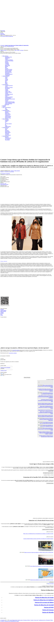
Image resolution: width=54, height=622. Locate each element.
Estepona (6, 61)
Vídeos (18, 50)
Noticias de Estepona (48, 610)
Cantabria (6, 90)
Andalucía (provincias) (9, 85)
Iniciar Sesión (2, 34)
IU (5, 122)
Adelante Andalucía (8, 123)
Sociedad (4, 127)
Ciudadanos (7, 119)
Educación (7, 130)
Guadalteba (7, 63)
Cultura (6, 109)
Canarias (6, 89)
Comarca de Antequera (9, 59)
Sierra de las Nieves (8, 72)
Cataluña (6, 93)
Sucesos (6, 128)
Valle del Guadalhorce (8, 74)
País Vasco (7, 99)
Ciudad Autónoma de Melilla (10, 102)
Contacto (31, 620)
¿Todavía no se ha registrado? (5, 367)
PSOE (6, 125)
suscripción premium (16, 350)
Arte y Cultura (5, 107)
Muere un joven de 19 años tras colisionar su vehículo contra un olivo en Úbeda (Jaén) (46, 419)
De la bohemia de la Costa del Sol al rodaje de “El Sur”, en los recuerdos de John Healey (45, 410)
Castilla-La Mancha (8, 92)
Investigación (7, 131)
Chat (1, 46)
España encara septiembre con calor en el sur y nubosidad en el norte (46, 426)
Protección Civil (7, 111)
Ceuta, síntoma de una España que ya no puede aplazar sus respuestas (46, 423)
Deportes (4, 106)
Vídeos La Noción (3, 50)
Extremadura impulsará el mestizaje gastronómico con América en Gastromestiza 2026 (45, 400)
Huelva (6, 80)
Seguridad (4, 110)
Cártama (6, 58)
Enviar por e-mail (3, 183)
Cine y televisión (8, 135)
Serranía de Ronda (8, 71)
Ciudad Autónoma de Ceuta (9, 101)
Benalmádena (7, 57)
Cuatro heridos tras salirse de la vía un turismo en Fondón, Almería (47, 393)
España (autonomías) (8, 103)
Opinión (4, 136)
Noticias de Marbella (48, 612)
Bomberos (6, 112)
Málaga (6, 82)
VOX (6, 121)
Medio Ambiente (3, 311)
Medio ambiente (7, 132)
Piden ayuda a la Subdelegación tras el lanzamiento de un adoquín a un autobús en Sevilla (45, 407)
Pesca (1, 314)
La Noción (2, 45)
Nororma (6, 68)
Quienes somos (20, 620)
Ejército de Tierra (8, 117)
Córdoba (6, 78)
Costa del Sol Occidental (9, 60)
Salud (6, 129)
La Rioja (6, 100)
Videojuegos (7, 133)
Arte (6, 108)
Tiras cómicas (7, 139)
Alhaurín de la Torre (8, 56)
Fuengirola (7, 62)
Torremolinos (7, 73)
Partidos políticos (8, 126)
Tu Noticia (21, 50)
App (6, 46)
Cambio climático (3, 310)
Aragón (6, 86)
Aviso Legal (36, 620)
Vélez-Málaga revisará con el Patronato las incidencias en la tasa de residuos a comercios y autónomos (45, 396)
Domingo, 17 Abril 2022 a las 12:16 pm (7, 171)
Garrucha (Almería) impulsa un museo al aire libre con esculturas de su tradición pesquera (45, 404)
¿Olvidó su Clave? (3, 370)
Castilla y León (7, 91)
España (4, 84)
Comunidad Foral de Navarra (10, 98)
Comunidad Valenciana (9, 94)
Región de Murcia (8, 97)
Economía (4, 105)
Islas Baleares (7, 88)
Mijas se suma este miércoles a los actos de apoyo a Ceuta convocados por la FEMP (45, 386)
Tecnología (7, 134)
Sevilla (6, 83)
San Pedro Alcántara (10, 50)
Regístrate (2, 33)
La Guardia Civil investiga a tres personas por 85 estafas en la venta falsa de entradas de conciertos (45, 390)
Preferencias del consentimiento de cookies (12, 621)
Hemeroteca (26, 50)
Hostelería (2, 309)
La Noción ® (2, 620)
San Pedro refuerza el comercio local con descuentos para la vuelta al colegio (46, 436)
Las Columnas (7, 138)
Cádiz (6, 77)
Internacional (7, 104)
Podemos (6, 120)
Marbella (6, 66)
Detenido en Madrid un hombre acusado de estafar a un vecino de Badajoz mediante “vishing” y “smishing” (45, 432)
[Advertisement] (27, 7)
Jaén (6, 81)
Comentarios (7, 173)
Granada (6, 79)
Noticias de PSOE (49, 607)
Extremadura (7, 95)
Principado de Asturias (9, 87)
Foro (4, 46)
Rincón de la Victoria (8, 69)
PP (5, 124)
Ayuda (11, 620)
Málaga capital (7, 65)
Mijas (6, 67)
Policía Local (7, 113)
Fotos (15, 50)
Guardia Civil (7, 115)
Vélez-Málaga (7, 75)
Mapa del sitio (14, 620)
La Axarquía (7, 64)
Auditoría (2, 312)
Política (4, 118)
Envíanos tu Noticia (26, 620)
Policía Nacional (8, 114)
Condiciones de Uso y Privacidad (44, 620)
